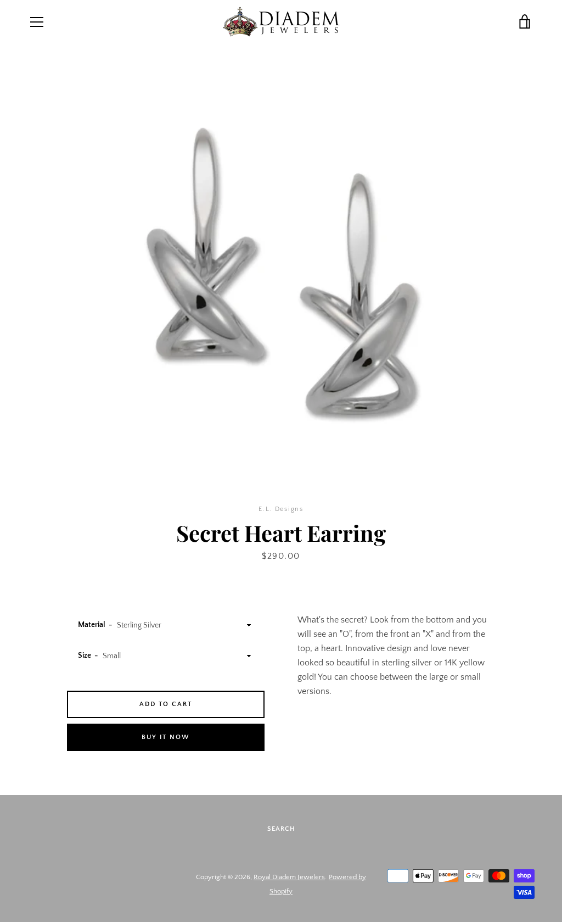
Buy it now (166, 737)
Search (281, 828)
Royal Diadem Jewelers (289, 877)
